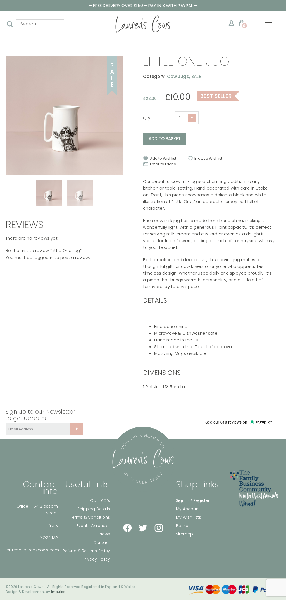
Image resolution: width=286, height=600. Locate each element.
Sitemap (184, 534)
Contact (101, 542)
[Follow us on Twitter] (143, 527)
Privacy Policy (96, 559)
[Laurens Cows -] (143, 24)
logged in (43, 257)
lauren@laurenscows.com (32, 550)
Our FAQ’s (100, 500)
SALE (196, 76)
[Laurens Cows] (143, 459)
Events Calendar (93, 525)
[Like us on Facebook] (127, 528)
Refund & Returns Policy (86, 551)
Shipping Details (93, 509)
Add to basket (165, 138)
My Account (188, 509)
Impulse (58, 591)
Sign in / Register (193, 500)
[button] (159, 158)
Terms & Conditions (90, 517)
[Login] (231, 23)
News (104, 534)
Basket (183, 525)
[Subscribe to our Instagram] (159, 528)
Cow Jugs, (178, 76)
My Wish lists (188, 517)
